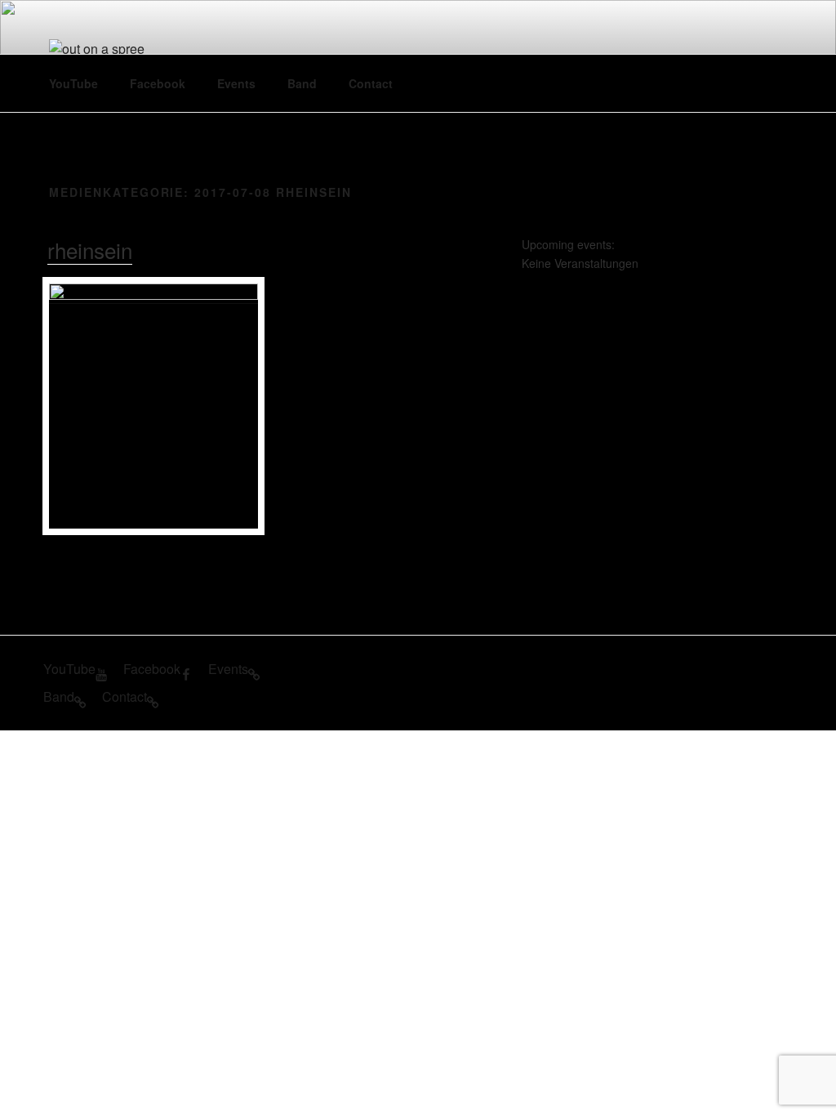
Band (302, 83)
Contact (371, 83)
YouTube (73, 83)
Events (236, 83)
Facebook (157, 83)
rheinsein (89, 249)
